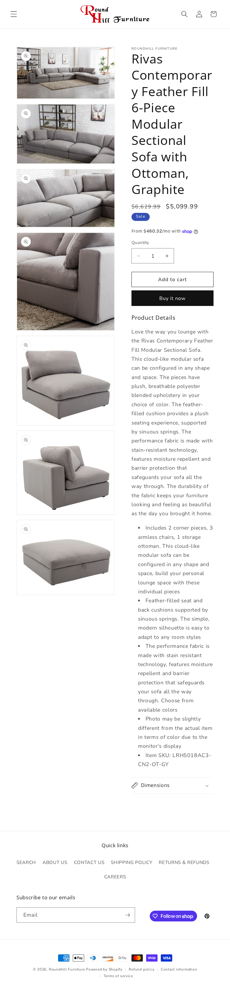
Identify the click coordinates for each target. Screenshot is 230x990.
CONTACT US (89, 862)
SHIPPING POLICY (131, 862)
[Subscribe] (127, 915)
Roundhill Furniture (67, 969)
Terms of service (118, 976)
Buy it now (172, 298)
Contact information (179, 969)
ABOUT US (55, 862)
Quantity (140, 242)
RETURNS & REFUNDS (184, 862)
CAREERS (115, 877)
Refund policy (141, 969)
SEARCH (26, 862)
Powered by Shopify (104, 969)
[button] (14, 14)
